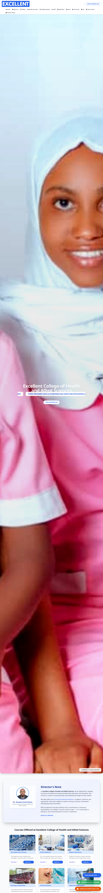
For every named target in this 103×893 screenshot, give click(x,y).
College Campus (45, 9)
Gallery (23, 9)
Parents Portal (11, 12)
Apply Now (28, 862)
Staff (54, 9)
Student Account (33, 9)
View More (13, 862)
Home (8, 9)
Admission (61, 9)
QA (83, 9)
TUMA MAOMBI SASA (93, 4)
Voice (69, 9)
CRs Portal (76, 9)
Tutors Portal (90, 9)
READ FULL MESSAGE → (48, 815)
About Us (16, 9)
